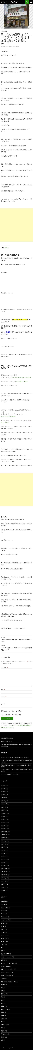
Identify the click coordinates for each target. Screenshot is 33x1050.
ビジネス (3, 960)
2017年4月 (4, 856)
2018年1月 (4, 828)
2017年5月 (4, 853)
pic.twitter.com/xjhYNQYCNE (21, 377)
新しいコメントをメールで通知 (11, 711)
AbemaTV (3, 901)
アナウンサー (4, 917)
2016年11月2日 (21, 381)
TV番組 (3, 904)
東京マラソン (4, 1009)
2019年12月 (4, 798)
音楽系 (2, 1037)
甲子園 (2, 1018)
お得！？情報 (4, 31)
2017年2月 (4, 862)
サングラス (4, 935)
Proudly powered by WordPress (8, 1048)
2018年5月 (4, 816)
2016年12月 (4, 868)
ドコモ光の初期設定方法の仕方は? (10, 774)
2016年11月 (4, 871)
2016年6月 (4, 887)
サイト (3, 704)
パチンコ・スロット (6, 957)
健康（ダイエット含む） (7, 969)
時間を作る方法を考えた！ (7, 738)
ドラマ (2, 944)
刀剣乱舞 (3, 978)
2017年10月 (4, 838)
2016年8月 (4, 881)
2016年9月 (4, 878)
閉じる (6, 247)
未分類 (2, 1006)
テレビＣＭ (4, 941)
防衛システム (4, 1034)
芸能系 (2, 1031)
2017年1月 (4, 865)
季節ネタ (3, 994)
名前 (3, 689)
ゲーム (2, 926)
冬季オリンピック (5, 972)
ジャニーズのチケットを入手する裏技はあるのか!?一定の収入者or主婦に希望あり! (16, 745)
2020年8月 (4, 791)
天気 (2, 991)
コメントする (16, 46)
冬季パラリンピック (6, 975)
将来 (2, 997)
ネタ (2, 950)
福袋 (2, 1028)
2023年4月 (4, 785)
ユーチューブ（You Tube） (8, 963)
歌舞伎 (2, 1015)
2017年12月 (4, 831)
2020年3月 (4, 794)
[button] (16, 16)
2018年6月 (4, 813)
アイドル (3, 914)
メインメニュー (31, 2)
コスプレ (3, 929)
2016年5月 (4, 890)
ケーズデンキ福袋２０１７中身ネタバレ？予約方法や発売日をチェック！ (16, 648)
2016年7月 (4, 884)
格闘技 (2, 1012)
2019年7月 (4, 801)
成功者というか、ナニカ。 (7, 741)
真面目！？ (4, 1024)
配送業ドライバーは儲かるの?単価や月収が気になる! (15, 757)
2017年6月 (4, 850)
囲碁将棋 (3, 984)
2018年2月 (4, 825)
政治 (2, 1000)
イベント (3, 923)
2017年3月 (4, 859)
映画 (2, 1003)
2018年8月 (4, 807)
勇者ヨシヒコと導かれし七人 (8, 981)
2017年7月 (4, 847)
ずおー (10, 46)
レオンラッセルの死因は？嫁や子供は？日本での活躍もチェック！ (16, 639)
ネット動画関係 (5, 954)
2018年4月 (4, 819)
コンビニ (3, 932)
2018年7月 (4, 810)
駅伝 (2, 1040)
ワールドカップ (5, 966)
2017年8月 (4, 844)
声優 (2, 987)
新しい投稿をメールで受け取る (11, 714)
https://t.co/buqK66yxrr (8, 416)
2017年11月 (4, 834)
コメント (4, 667)
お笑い (2, 910)
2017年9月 (4, 841)
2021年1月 (4, 788)
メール (4, 696)
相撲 (2, 1021)
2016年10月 (4, 875)
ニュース (3, 947)
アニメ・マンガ (5, 920)
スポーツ (3, 938)
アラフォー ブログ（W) (9, 2)
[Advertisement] (16, 225)
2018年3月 (4, 822)
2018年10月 (4, 804)
